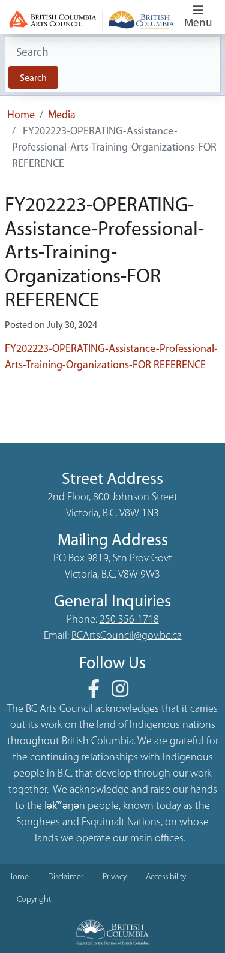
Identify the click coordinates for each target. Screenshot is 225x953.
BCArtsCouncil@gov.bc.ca (126, 636)
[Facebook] (98, 693)
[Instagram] (125, 693)
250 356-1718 (129, 620)
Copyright (34, 899)
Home (21, 115)
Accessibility (166, 877)
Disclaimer (65, 877)
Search (33, 78)
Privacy (115, 877)
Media (62, 115)
